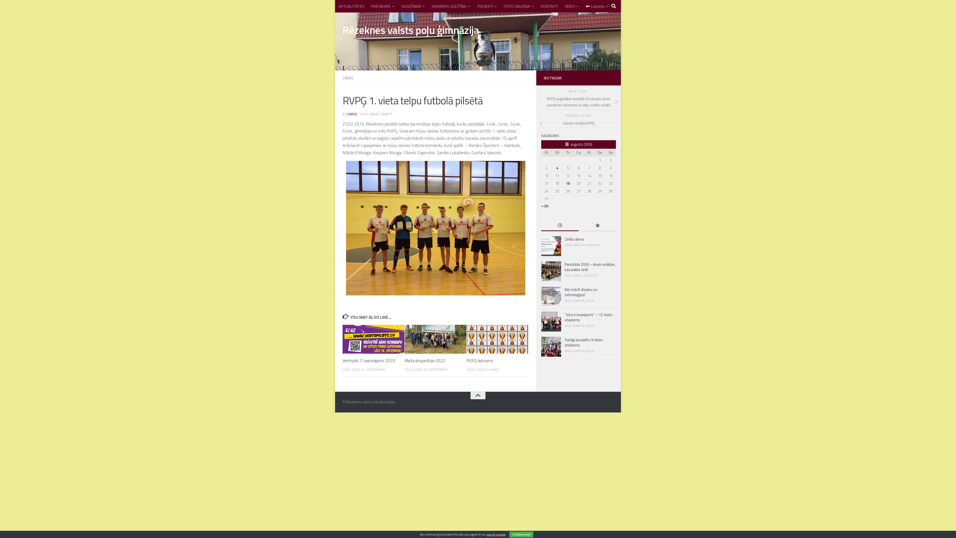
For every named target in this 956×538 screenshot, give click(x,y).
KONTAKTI (549, 6)
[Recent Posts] (560, 225)
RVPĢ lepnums (480, 360)
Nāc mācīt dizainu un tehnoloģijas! (581, 292)
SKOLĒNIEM (411, 6)
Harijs (352, 114)
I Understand (521, 534)
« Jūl (544, 206)
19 (568, 183)
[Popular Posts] (597, 225)
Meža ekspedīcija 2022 (425, 360)
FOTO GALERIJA (517, 6)
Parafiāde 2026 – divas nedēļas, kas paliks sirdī (590, 267)
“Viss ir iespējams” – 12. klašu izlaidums (588, 317)
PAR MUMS (381, 6)
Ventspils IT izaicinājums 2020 (369, 360)
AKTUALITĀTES (351, 6)
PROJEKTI (485, 6)
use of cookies (496, 534)
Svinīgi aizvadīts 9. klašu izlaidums (584, 342)
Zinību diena (574, 239)
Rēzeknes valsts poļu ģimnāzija (411, 29)
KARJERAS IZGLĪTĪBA (449, 6)
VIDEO (570, 6)
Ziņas (348, 78)
